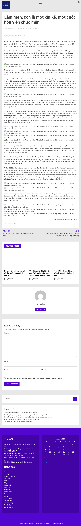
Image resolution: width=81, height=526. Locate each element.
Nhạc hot (7, 483)
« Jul (45, 462)
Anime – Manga (9, 476)
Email (6, 370)
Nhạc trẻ (7, 487)
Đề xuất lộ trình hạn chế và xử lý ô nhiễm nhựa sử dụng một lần (15, 273)
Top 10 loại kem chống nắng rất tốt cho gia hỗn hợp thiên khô (65, 273)
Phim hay (7, 489)
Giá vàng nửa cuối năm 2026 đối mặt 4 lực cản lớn (21, 412)
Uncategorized (9, 507)
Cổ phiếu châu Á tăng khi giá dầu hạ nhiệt (18, 421)
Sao (5, 494)
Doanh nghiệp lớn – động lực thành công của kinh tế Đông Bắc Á (25, 415)
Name (6, 361)
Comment (8, 333)
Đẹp (5, 480)
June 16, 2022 (18, 28)
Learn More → (40, 309)
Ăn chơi (6, 474)
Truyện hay (8, 505)
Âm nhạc (7, 472)
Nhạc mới (7, 485)
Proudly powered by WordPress (28, 523)
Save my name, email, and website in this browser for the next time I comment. (34, 378)
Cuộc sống (7, 478)
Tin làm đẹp (8, 500)
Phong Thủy (8, 492)
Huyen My (8, 28)
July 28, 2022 (9, 279)
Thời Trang (27, 28)
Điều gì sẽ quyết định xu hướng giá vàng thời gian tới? (22, 419)
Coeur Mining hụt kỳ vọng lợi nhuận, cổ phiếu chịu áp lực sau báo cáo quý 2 (29, 417)
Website (44, 370)
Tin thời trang (8, 503)
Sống (6, 496)
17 (45, 452)
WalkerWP (59, 523)
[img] (40, 3)
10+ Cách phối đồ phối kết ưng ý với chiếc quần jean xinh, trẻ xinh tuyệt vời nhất (39, 273)
